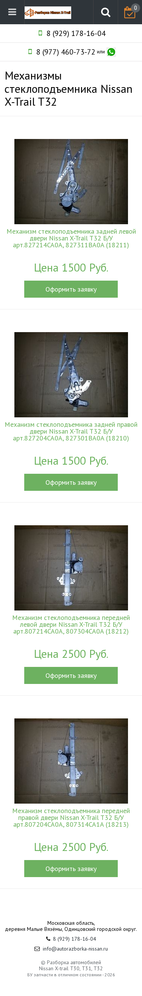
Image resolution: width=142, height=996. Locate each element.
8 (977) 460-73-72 (65, 52)
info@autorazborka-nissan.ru (75, 948)
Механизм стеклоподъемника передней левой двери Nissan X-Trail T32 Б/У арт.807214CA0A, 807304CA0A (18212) (71, 624)
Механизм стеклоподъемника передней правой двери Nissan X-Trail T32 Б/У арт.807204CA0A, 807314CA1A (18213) (71, 817)
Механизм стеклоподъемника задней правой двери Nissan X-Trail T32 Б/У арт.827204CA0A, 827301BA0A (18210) (71, 431)
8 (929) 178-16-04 (76, 33)
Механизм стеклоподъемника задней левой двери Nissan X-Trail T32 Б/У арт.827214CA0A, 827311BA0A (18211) (71, 238)
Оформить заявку (71, 289)
